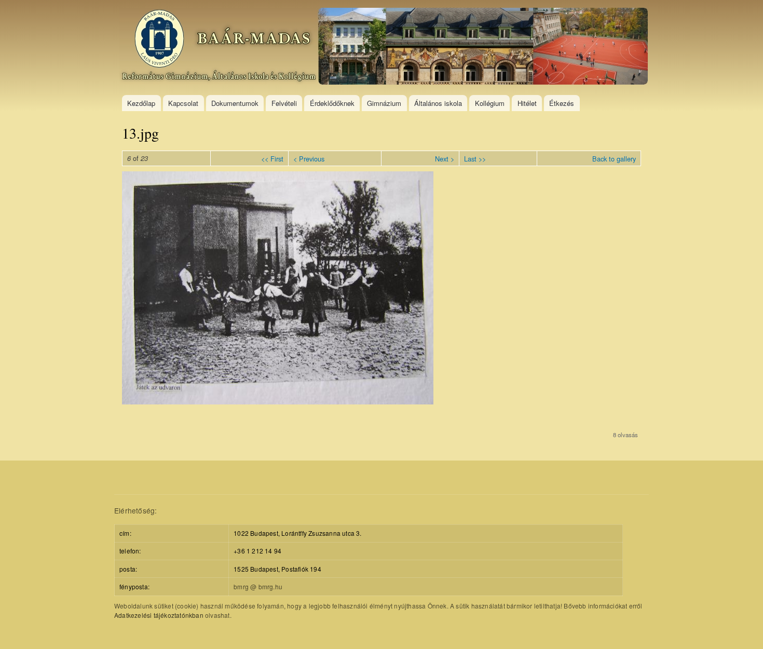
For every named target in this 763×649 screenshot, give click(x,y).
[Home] (385, 47)
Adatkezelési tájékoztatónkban (158, 615)
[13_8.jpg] (277, 401)
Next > (444, 159)
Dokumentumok (234, 103)
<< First (272, 159)
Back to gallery (614, 159)
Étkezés (561, 103)
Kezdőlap (141, 103)
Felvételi (284, 103)
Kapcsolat (183, 103)
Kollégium (490, 103)
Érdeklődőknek (332, 103)
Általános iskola (438, 103)
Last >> (475, 159)
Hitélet (527, 103)
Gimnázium (384, 103)
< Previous (308, 159)
